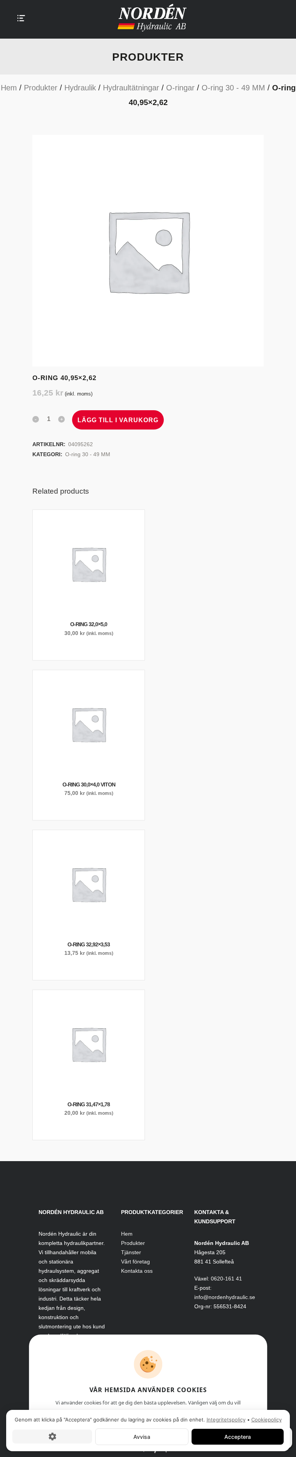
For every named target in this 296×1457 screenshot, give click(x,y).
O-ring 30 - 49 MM (233, 87)
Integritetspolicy (226, 1419)
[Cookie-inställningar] (52, 1436)
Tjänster (131, 1252)
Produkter (40, 87)
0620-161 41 (226, 1278)
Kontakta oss (137, 1271)
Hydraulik (80, 87)
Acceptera (237, 1436)
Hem (9, 87)
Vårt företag (135, 1261)
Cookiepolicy (266, 1419)
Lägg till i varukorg (117, 420)
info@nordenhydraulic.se (224, 1297)
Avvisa (141, 1436)
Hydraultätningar (131, 87)
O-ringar (180, 87)
